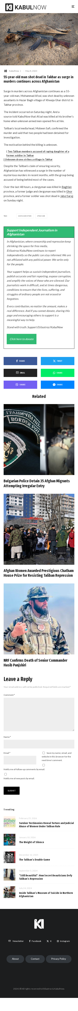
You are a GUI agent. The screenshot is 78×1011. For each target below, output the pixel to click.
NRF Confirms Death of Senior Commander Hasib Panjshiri (35, 663)
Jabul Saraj (66, 196)
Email (7, 753)
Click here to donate (22, 339)
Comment (9, 695)
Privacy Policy (58, 958)
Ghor (69, 191)
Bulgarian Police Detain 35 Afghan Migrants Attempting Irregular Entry (37, 483)
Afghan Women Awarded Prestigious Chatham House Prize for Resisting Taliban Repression (39, 573)
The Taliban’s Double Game (34, 859)
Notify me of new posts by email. (19, 778)
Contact (35, 958)
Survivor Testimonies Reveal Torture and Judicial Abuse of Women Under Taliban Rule (46, 824)
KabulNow (14, 70)
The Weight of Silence (31, 842)
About (15, 958)
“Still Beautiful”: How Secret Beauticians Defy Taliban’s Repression (45, 877)
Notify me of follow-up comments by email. (24, 769)
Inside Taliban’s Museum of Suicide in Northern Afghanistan (46, 894)
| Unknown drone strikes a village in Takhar (28, 159)
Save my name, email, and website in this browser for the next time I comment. (56, 757)
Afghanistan (25, 216)
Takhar (41, 216)
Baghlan (67, 186)
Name (7, 737)
